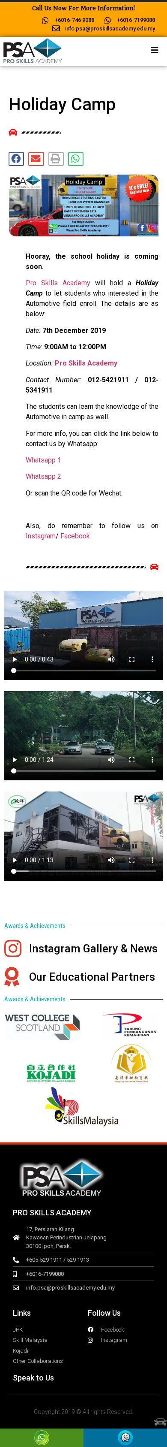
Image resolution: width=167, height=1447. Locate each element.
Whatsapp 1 (43, 460)
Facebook (75, 536)
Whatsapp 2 (43, 476)
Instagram (41, 536)
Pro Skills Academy (58, 283)
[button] (16, 159)
